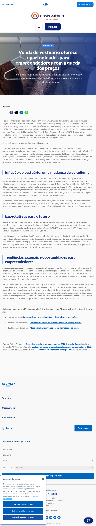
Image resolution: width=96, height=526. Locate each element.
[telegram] (58, 517)
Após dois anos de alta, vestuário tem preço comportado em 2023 (61, 347)
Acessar (9, 428)
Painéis (52, 26)
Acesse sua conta (85, 4)
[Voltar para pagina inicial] (48, 384)
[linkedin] (46, 517)
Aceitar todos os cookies (23, 504)
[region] (23, 500)
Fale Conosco (48, 503)
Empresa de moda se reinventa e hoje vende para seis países (50, 317)
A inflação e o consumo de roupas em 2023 (57, 349)
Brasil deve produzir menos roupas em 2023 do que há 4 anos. (53, 344)
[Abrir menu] (39, 26)
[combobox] (48, 461)
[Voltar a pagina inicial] (48, 4)
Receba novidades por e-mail (48, 475)
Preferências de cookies (23, 517)
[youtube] (50, 517)
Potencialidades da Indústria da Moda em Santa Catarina (56, 322)
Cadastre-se (83, 428)
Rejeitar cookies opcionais (23, 511)
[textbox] (49, 460)
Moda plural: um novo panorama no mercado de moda (54, 328)
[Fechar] (43, 479)
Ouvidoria (48, 505)
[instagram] (54, 517)
